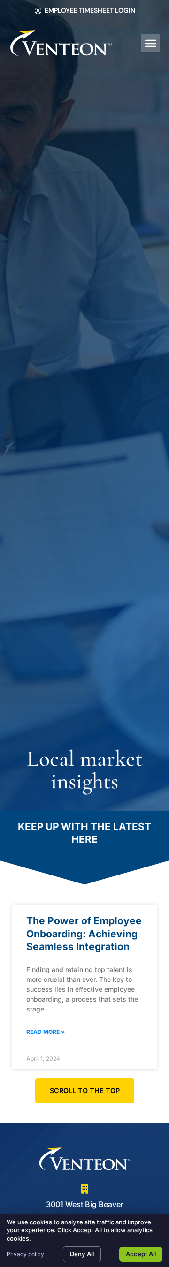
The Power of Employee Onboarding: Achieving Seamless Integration (84, 933)
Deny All (82, 1254)
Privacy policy (25, 1254)
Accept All (141, 1254)
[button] (150, 43)
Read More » (45, 1031)
